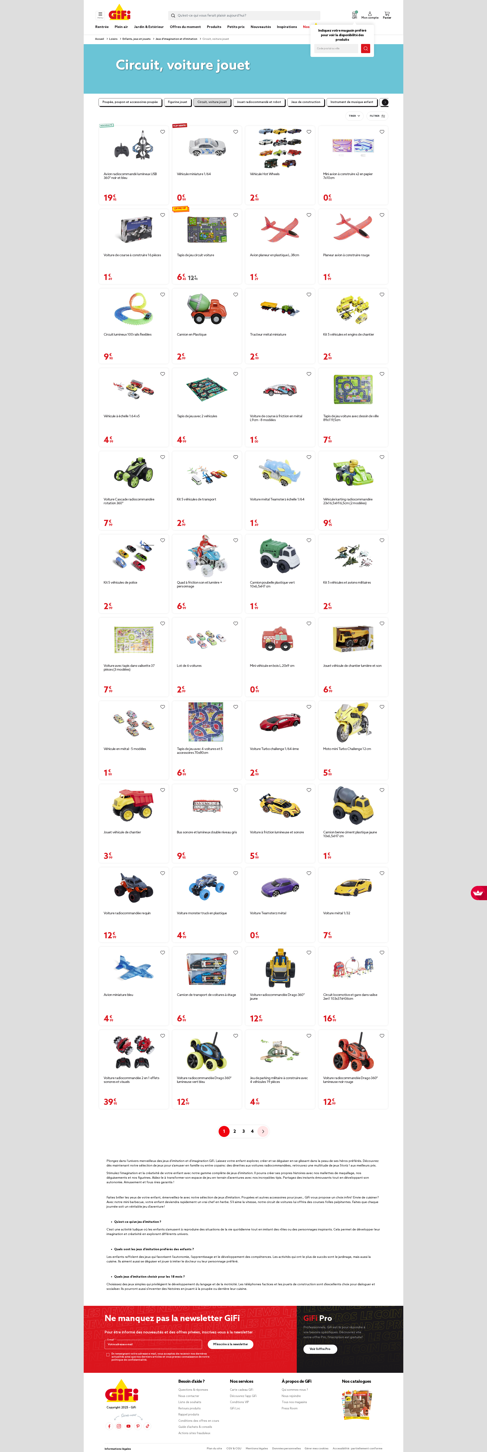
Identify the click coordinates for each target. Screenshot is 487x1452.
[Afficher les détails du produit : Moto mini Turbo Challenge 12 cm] (353, 722)
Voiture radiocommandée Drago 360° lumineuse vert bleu (204, 1080)
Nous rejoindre (291, 1396)
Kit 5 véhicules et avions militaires (347, 583)
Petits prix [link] (236, 27)
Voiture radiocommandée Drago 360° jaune (277, 997)
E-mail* (111, 1340)
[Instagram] (119, 1426)
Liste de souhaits (189, 1402)
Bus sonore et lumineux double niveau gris (207, 832)
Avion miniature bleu (118, 995)
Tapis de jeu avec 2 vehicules (197, 416)
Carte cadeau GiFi (241, 1390)
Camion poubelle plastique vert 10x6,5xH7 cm (272, 584)
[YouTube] (128, 1426)
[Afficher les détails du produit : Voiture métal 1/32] (353, 887)
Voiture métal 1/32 (336, 913)
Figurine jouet (177, 102)
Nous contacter (188, 1396)
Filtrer (374, 116)
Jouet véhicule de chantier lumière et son (352, 666)
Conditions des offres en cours (198, 1421)
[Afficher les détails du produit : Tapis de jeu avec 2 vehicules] (207, 389)
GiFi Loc (235, 1408)
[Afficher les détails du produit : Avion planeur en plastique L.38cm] (280, 229)
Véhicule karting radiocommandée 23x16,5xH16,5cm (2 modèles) (347, 501)
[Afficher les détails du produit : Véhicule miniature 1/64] (207, 147)
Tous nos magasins (294, 1402)
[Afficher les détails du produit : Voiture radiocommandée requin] (134, 887)
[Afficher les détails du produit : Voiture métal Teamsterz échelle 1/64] (280, 472)
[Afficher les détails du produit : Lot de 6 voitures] (207, 639)
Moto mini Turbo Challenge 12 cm (347, 749)
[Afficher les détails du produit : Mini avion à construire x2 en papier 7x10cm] (353, 147)
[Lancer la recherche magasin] (365, 48)
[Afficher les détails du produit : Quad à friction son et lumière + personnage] (207, 556)
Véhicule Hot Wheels (265, 174)
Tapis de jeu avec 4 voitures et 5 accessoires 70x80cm (200, 751)
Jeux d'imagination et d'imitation (176, 39)
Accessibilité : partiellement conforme (357, 1448)
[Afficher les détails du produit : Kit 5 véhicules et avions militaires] (353, 556)
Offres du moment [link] (185, 27)
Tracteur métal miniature (268, 335)
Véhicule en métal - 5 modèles (125, 749)
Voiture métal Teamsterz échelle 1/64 (277, 499)
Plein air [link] (121, 27)
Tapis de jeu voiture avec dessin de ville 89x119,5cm (351, 418)
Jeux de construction (305, 102)
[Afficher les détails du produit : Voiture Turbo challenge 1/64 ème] (280, 722)
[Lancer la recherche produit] (173, 16)
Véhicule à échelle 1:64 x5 (122, 416)
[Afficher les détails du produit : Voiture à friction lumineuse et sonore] (280, 805)
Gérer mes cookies (317, 1448)
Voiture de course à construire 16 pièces (132, 255)
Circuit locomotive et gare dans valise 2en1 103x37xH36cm (350, 997)
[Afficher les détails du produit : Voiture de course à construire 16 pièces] (134, 229)
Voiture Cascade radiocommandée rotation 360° (129, 501)
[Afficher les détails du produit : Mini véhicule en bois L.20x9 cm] (280, 639)
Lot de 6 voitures (189, 666)
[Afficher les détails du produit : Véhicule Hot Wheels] (280, 147)
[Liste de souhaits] (163, 132)
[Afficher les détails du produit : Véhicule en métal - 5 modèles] (134, 722)
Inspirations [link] (287, 27)
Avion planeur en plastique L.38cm (274, 255)
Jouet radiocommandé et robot (259, 102)
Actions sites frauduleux (194, 1433)
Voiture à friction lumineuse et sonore (277, 832)
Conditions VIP (239, 1402)
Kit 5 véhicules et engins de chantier (348, 335)
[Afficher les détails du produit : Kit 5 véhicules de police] (134, 556)
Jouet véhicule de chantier (122, 832)
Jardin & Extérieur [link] (149, 27)
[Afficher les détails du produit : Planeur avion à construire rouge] (353, 229)
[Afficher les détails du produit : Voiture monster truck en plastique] (207, 887)
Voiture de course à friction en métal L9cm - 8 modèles (276, 418)
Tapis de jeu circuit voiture (195, 255)
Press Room (290, 1408)
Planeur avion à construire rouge (346, 255)
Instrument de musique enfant (352, 102)
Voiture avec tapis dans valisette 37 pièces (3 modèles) (129, 668)
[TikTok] (147, 1426)
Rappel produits (188, 1414)
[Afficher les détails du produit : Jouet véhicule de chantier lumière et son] (353, 639)
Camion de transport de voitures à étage (206, 995)
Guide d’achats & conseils (195, 1427)
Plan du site (215, 1448)
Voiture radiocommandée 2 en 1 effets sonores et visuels (131, 1080)
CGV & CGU (234, 1448)
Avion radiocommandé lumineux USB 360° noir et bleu (130, 176)
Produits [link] (214, 27)
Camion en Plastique (192, 335)
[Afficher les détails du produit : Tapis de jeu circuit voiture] (207, 229)
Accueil (99, 39)
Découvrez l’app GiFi (243, 1396)
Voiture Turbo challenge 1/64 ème (274, 749)
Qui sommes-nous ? (295, 1390)
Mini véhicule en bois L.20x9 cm (272, 666)
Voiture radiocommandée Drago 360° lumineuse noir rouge (350, 1080)
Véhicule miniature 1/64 (194, 174)
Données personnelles (286, 1448)
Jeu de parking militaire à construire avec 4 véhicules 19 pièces (279, 1080)
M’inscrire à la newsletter (230, 1344)
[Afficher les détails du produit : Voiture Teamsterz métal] (280, 887)
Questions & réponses (193, 1390)
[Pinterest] (138, 1426)
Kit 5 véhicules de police (120, 583)
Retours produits (189, 1408)
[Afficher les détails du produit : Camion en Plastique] (207, 309)
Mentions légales (257, 1448)
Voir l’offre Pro (320, 1349)
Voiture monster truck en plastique (202, 913)
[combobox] (244, 15)
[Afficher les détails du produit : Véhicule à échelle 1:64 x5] (134, 389)
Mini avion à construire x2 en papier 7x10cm (348, 176)
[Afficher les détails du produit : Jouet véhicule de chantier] (134, 805)
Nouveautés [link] (261, 27)
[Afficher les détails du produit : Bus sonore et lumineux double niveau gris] (207, 805)
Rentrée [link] (102, 27)
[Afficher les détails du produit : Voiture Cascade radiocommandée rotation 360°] (134, 472)
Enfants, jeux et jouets (136, 39)
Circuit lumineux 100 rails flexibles (127, 335)
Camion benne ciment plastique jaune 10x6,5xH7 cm (350, 834)
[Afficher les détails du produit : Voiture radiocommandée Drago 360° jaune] (280, 968)
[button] (354, 15)
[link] (214, 32)
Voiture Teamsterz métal (268, 913)
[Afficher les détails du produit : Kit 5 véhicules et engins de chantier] (353, 309)
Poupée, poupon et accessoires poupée (130, 102)
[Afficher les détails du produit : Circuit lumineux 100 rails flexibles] (134, 309)
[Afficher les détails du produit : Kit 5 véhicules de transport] (207, 472)
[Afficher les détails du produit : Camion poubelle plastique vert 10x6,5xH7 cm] (280, 556)
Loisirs (113, 39)
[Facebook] (109, 1426)
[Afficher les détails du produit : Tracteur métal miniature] (280, 309)
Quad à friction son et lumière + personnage (199, 584)
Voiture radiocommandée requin (127, 913)
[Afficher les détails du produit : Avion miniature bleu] (134, 968)
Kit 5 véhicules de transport (196, 499)
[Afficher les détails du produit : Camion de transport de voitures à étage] (207, 968)
